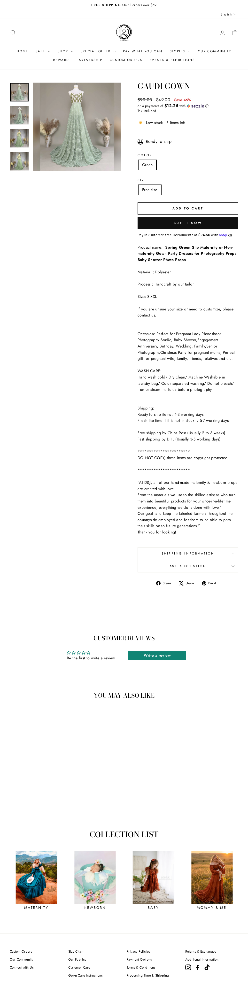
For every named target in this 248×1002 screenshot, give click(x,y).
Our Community (21, 959)
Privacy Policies (138, 951)
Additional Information (202, 959)
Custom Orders (21, 951)
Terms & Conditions (141, 967)
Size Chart (76, 951)
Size (142, 180)
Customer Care (79, 967)
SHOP (64, 51)
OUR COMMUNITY (214, 51)
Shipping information (188, 553)
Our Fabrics (77, 959)
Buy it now (188, 223)
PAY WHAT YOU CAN (143, 51)
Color (145, 155)
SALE (41, 51)
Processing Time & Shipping (148, 975)
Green (147, 165)
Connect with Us (21, 967)
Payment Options (139, 959)
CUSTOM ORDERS (126, 60)
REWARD (61, 60)
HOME (22, 51)
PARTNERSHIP (89, 60)
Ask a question (188, 566)
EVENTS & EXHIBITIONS (172, 60)
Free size (149, 190)
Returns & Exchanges (200, 951)
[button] (188, 105)
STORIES (178, 51)
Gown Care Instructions (85, 975)
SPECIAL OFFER (96, 51)
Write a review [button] (157, 655)
